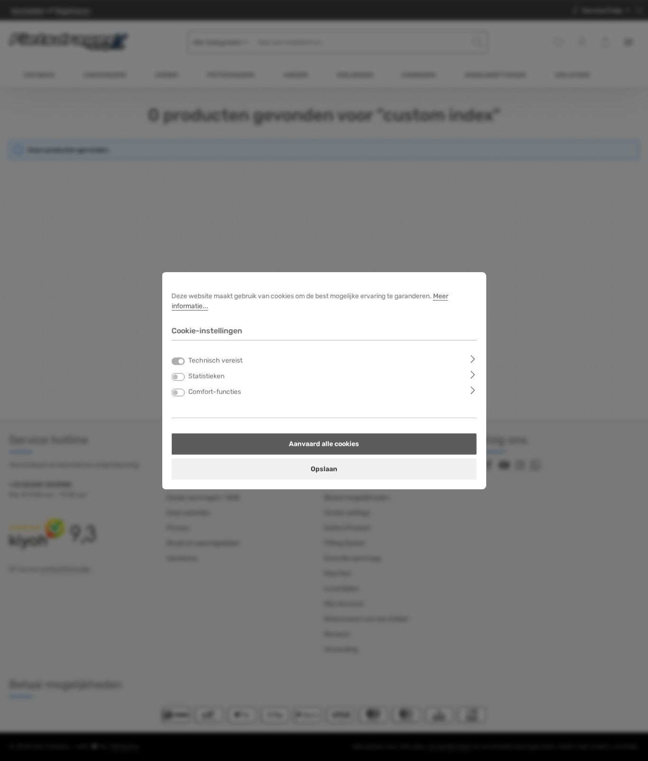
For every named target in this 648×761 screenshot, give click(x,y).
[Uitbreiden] (473, 359)
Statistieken (206, 376)
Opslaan (324, 469)
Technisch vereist (215, 361)
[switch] (178, 377)
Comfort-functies (214, 392)
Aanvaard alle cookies (324, 444)
